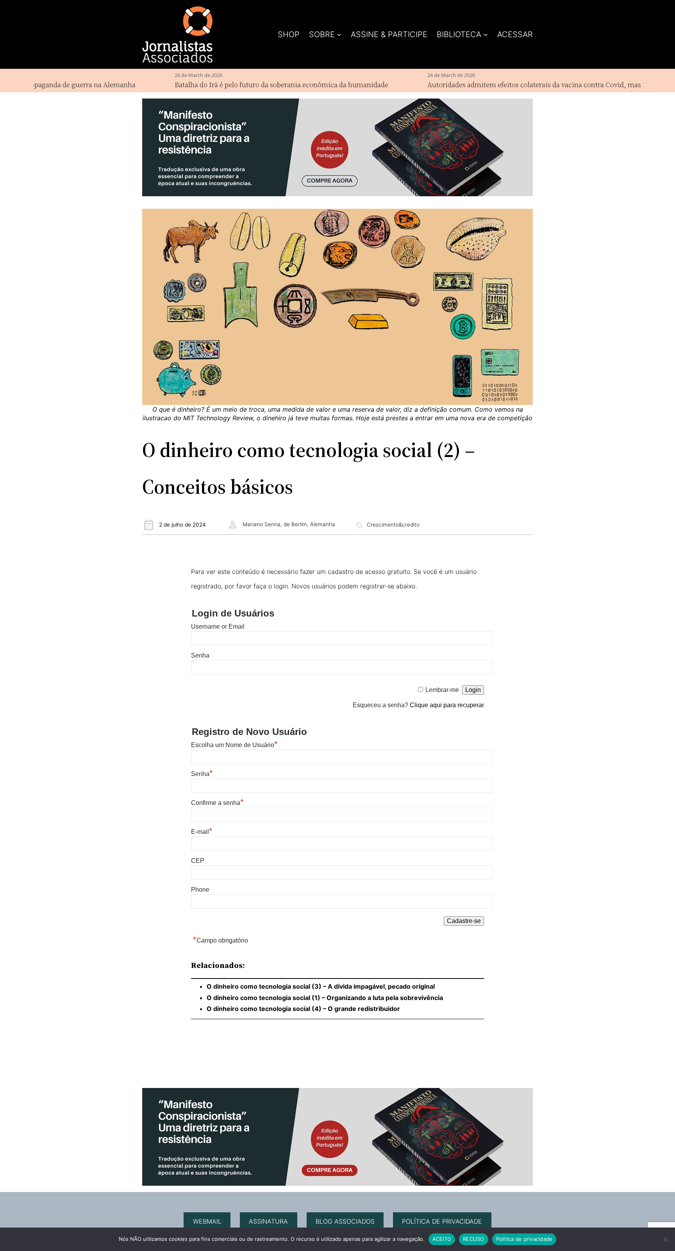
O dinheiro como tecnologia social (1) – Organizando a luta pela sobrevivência (325, 998)
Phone (200, 889)
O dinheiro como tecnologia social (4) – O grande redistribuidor (303, 1009)
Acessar (515, 34)
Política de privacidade (442, 1221)
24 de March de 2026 (424, 75)
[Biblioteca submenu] (485, 34)
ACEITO (442, 1239)
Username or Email (218, 626)
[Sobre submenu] (339, 34)
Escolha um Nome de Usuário (234, 745)
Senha (200, 655)
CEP (197, 860)
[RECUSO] (665, 1239)
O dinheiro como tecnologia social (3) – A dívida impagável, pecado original (321, 986)
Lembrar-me (442, 689)
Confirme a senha (217, 802)
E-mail (201, 831)
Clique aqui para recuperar (447, 705)
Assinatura (268, 1221)
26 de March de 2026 (171, 75)
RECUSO (473, 1239)
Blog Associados (345, 1221)
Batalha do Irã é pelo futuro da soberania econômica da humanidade (254, 85)
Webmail (207, 1221)
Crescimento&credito (393, 525)
